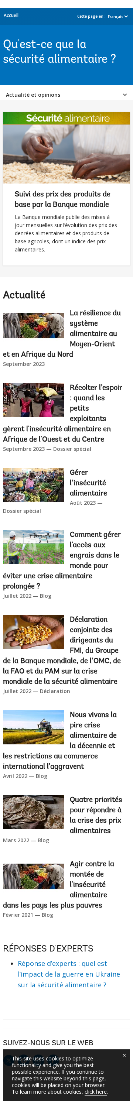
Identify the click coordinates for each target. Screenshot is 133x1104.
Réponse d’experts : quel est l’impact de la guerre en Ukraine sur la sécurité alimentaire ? (69, 974)
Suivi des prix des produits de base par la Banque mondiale (62, 200)
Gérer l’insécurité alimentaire (88, 483)
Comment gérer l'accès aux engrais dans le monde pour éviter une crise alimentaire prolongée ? (62, 560)
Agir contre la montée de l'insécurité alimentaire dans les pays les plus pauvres (58, 885)
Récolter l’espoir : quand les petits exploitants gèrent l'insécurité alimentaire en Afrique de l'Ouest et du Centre (62, 413)
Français (115, 16)
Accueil (11, 15)
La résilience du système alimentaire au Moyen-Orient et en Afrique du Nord (62, 334)
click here (96, 1091)
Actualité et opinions (33, 94)
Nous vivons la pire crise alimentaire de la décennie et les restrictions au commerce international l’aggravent (60, 741)
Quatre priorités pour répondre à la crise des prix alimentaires (96, 815)
